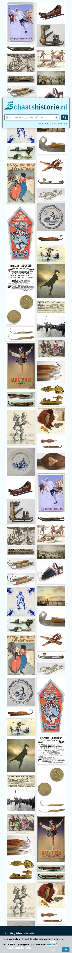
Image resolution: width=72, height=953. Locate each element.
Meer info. (53, 944)
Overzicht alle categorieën (53, 123)
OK (65, 949)
